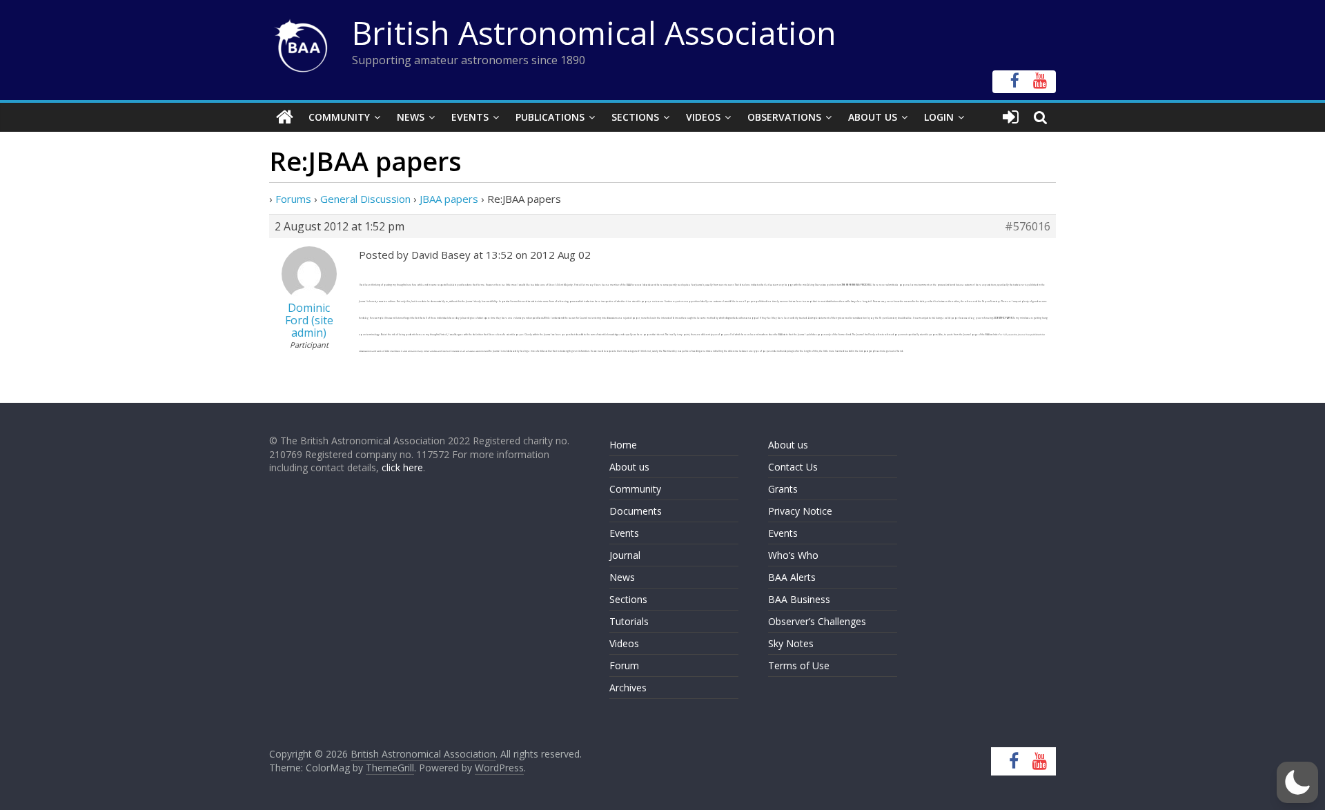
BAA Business (799, 599)
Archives (628, 687)
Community (339, 117)
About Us (872, 117)
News (410, 117)
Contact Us (793, 466)
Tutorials (629, 621)
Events (470, 117)
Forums (293, 199)
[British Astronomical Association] (284, 117)
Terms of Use (799, 665)
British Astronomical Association (594, 32)
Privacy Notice (800, 510)
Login (939, 117)
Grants (783, 488)
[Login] (1010, 117)
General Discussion (365, 199)
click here (402, 467)
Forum (624, 665)
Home (623, 444)
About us (629, 466)
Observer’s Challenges (817, 621)
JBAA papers (449, 199)
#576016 (1027, 226)
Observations (784, 117)
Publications (550, 117)
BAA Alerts (792, 577)
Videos (703, 117)
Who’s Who (793, 555)
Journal (624, 555)
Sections (635, 117)
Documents (635, 510)
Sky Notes (791, 643)
